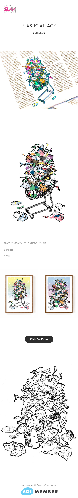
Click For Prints (39, 339)
